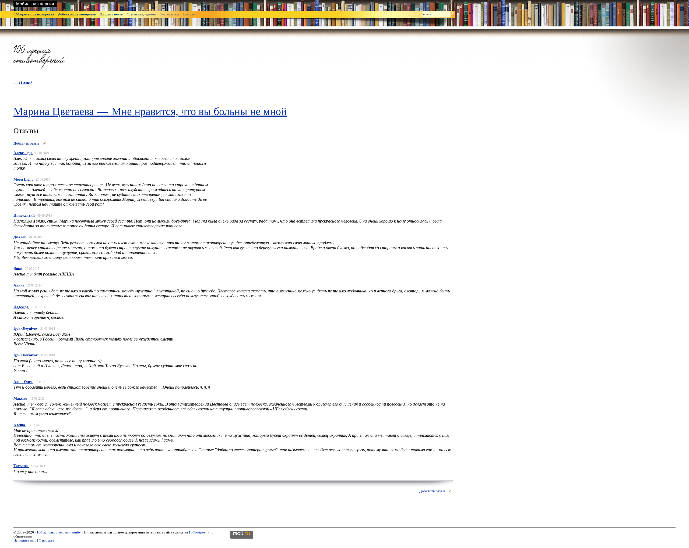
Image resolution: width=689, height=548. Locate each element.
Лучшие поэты (170, 14)
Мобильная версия (35, 4)
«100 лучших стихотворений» (58, 532)
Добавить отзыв (26, 143)
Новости (189, 14)
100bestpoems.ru (201, 532)
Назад (25, 82)
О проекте (46, 540)
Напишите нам (24, 540)
